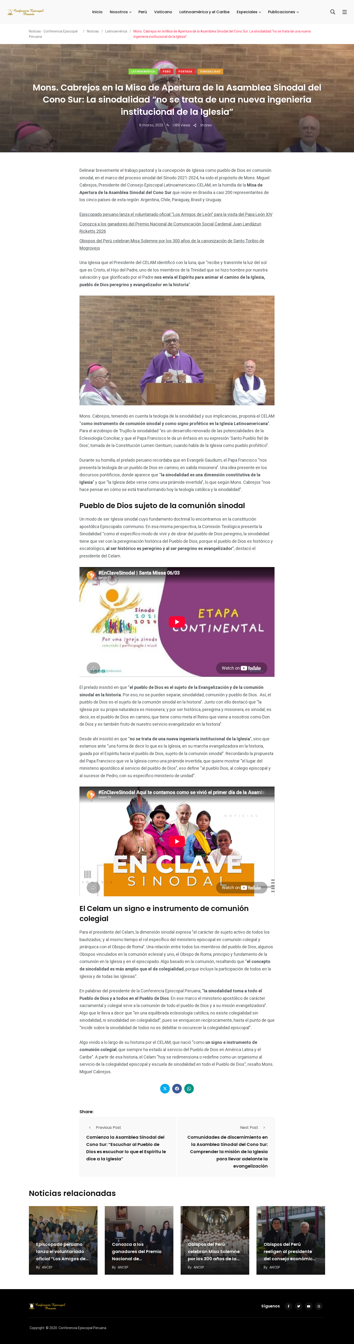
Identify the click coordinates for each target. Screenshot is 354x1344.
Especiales (247, 12)
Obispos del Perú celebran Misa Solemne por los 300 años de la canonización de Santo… (214, 1258)
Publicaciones (281, 12)
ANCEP (47, 1267)
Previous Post (108, 1127)
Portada (185, 71)
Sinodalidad (210, 71)
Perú (142, 12)
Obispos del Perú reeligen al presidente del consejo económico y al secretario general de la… (289, 1258)
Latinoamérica (143, 71)
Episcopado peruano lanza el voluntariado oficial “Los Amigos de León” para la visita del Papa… (61, 1258)
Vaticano (163, 12)
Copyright (37, 1328)
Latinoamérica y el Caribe (204, 12)
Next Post (249, 1127)
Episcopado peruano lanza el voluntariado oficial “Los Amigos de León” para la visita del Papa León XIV (175, 214)
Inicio (97, 12)
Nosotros (119, 12)
